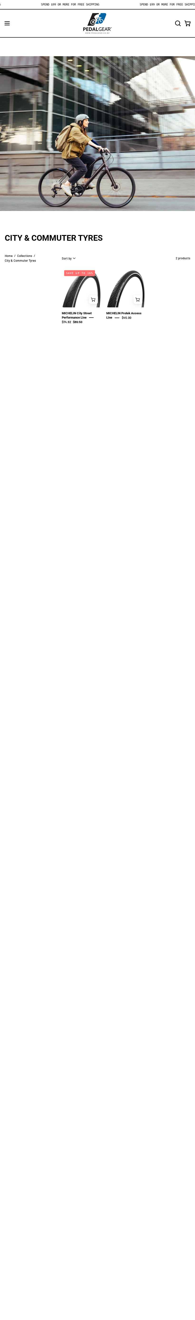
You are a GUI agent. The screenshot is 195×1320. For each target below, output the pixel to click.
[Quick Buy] (93, 299)
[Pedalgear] (97, 23)
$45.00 (126, 318)
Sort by (67, 258)
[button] (177, 23)
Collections (24, 256)
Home (9, 256)
